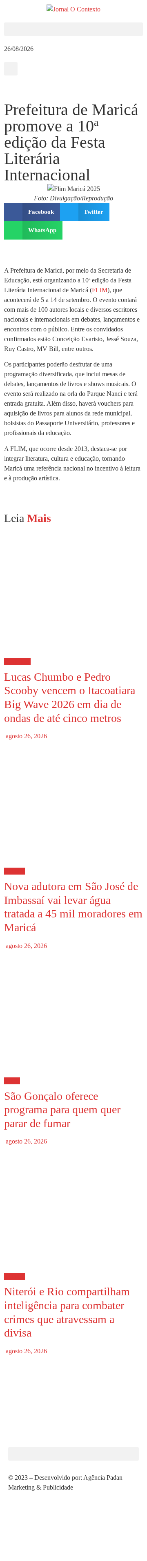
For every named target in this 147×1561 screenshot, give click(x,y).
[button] (73, 29)
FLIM (99, 289)
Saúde (12, 1080)
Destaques (17, 661)
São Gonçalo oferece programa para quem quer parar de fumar (62, 1110)
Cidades (14, 871)
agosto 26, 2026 (25, 736)
